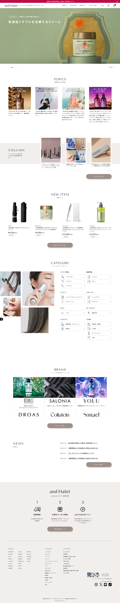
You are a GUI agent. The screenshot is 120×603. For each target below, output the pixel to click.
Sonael (10, 563)
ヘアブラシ (47, 556)
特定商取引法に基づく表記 (69, 556)
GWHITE (20, 554)
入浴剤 (46, 580)
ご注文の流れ (66, 563)
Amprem (29, 554)
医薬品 (46, 575)
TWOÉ (19, 563)
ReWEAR (10, 568)
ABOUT (64, 5)
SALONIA (10, 554)
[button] (108, 67)
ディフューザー (48, 582)
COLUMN (73, 5)
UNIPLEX (29, 551)
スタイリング (48, 563)
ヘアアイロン (48, 551)
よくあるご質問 (66, 558)
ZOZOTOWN (66, 573)
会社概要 (65, 554)
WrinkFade (21, 561)
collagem (29, 556)
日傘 (46, 584)
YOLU (9, 556)
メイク (46, 566)
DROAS (10, 558)
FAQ (102, 5)
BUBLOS (20, 556)
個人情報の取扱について (68, 566)
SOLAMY (29, 558)
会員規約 (65, 568)
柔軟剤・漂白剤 (48, 577)
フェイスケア (48, 568)
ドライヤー (47, 554)
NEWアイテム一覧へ (60, 245)
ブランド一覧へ (60, 426)
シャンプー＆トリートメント (51, 561)
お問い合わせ (66, 561)
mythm (28, 561)
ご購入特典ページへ (60, 529)
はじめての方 (66, 551)
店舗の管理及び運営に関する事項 (70, 570)
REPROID (10, 566)
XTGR (19, 551)
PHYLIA (20, 566)
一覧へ (98, 176)
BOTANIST (10, 551)
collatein (10, 561)
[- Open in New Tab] (96, 584)
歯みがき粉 (47, 570)
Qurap (20, 568)
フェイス (47, 558)
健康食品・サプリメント (50, 573)
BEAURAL (20, 558)
